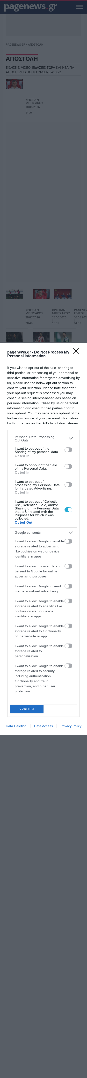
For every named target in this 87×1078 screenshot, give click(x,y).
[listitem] (43, 438)
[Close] (77, 352)
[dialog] (43, 539)
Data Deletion (16, 726)
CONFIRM (27, 708)
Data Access (43, 726)
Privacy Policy (70, 726)
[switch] (68, 449)
